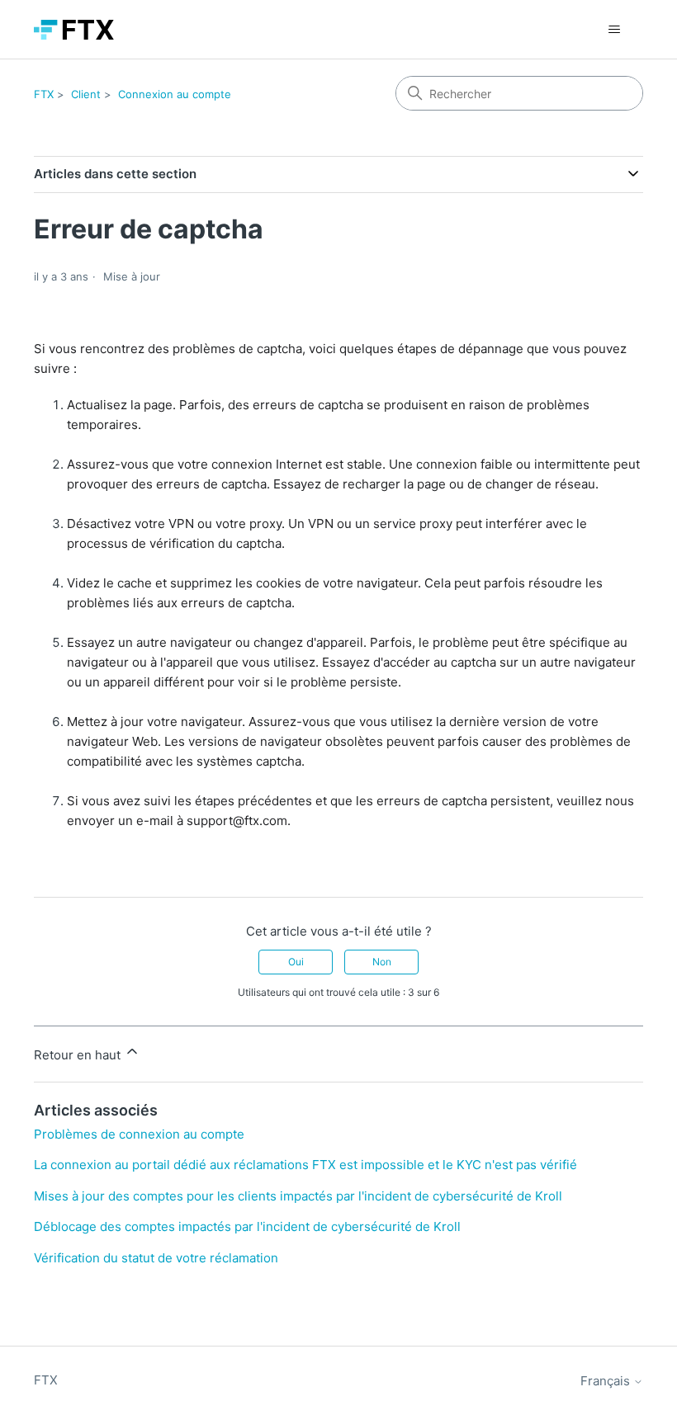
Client (86, 94)
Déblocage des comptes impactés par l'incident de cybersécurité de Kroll (247, 1226)
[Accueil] (74, 30)
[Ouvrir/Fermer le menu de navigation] (614, 30)
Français (606, 1381)
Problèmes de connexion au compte (139, 1134)
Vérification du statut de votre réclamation (156, 1258)
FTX (44, 94)
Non (381, 961)
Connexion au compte (174, 94)
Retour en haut (79, 1055)
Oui (296, 961)
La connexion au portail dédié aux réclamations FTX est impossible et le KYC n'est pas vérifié (305, 1164)
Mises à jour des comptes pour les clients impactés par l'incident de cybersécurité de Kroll (298, 1196)
